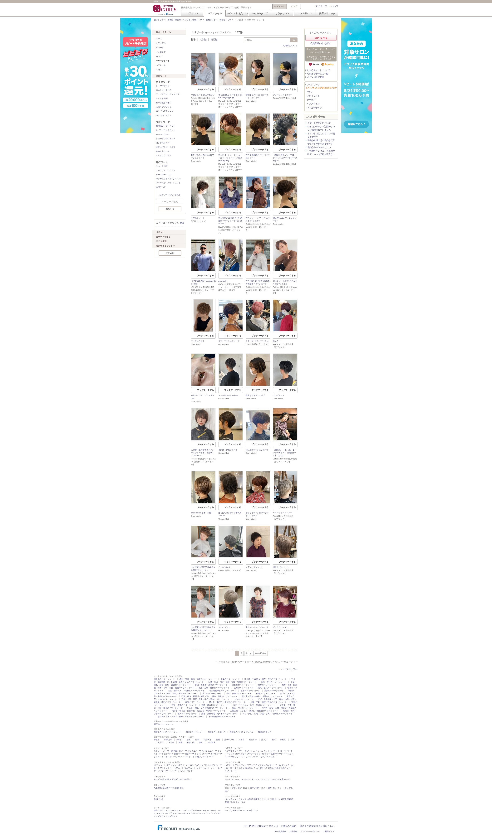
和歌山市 (168, 740)
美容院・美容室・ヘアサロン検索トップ (184, 20)
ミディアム (161, 43)
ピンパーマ (169, 754)
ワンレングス (210, 765)
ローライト (285, 751)
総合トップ (158, 20)
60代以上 (188, 779)
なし (286, 788)
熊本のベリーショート (250, 691)
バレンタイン (230, 799)
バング (190, 771)
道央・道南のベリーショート (184, 705)
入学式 (250, 799)
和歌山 (157, 740)
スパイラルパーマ (209, 751)
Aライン (200, 765)
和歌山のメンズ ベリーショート (167, 732)
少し (291, 788)
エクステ (168, 757)
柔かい (253, 788)
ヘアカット (179, 768)
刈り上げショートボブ (165, 147)
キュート (255, 779)
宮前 (218, 740)
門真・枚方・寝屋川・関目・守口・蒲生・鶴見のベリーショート (209, 696)
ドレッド (192, 757)
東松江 (283, 740)
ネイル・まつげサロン (237, 13)
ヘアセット (161, 65)
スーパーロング (189, 765)
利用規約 (293, 831)
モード (228, 779)
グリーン (262, 757)
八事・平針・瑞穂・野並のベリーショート (268, 702)
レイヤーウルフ (163, 86)
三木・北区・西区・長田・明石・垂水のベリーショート (205, 699)
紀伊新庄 (211, 742)
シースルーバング (163, 174)
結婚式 (290, 799)
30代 (172, 779)
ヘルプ (334, 6)
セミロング (161, 52)
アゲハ (256, 768)
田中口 (179, 740)
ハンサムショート (163, 179)
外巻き (277, 768)
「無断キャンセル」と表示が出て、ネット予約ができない (321, 152)
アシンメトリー (167, 768)
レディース (279, 6)
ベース (172, 788)
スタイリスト (313, 95)
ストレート (232, 771)
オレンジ (235, 757)
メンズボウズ (159, 816)
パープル (270, 757)
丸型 (156, 788)
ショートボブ (162, 166)
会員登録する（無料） (321, 43)
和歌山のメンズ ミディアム (241, 732)
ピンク (249, 757)
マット (266, 751)
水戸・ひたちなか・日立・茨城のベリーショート (254, 705)
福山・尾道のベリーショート (244, 708)
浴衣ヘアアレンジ (163, 107)
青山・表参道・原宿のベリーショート (211, 685)
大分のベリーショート (243, 699)
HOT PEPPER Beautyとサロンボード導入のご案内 (270, 826)
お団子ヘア (161, 187)
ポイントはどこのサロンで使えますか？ (321, 135)
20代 (167, 779)
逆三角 (165, 788)
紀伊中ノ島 (229, 740)
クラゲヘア (161, 183)
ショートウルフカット (165, 139)
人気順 (203, 39)
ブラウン (279, 754)
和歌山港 (191, 742)
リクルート (264, 799)
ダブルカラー (241, 754)
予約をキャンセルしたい (319, 147)
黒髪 (273, 754)
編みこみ (201, 757)
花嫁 (227, 802)
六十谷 (161, 742)
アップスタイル (262, 765)
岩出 (189, 740)
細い (270, 788)
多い (240, 788)
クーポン (311, 99)
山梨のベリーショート (230, 679)
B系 (281, 779)
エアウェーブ (216, 754)
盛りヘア (264, 768)
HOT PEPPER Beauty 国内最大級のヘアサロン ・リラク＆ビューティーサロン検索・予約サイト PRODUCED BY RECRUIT (165, 10)
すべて (159, 39)
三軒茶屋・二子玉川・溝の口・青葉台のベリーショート (254, 711)
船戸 (274, 740)
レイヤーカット (203, 768)
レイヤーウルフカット (165, 130)
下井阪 (171, 742)
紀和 (197, 740)
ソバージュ (158, 757)
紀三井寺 (253, 740)
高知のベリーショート (194, 702)
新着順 (214, 39)
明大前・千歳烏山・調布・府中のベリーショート (265, 679)
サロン (310, 91)
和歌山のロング (264, 732)
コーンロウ (177, 757)
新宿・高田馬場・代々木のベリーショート (219, 714)
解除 (182, 223)
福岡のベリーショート (265, 693)
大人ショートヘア (163, 90)
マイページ (321, 6)
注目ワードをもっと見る (170, 195)
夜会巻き (249, 768)
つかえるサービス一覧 (317, 73)
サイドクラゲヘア (163, 155)
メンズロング (171, 816)
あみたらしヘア (163, 151)
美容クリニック (327, 13)
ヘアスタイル (215, 13)
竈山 (201, 742)
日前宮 (241, 740)
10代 (162, 779)
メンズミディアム (213, 813)
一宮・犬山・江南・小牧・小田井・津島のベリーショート (268, 714)
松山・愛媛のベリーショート (238, 693)
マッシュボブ (176, 765)
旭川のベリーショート (187, 714)
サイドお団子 (162, 98)
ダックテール (287, 765)
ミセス (159, 70)
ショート (160, 47)
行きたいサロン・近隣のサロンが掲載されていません (321, 128)
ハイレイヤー (164, 771)
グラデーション (254, 754)
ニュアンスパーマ (202, 754)
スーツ (277, 799)
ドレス (232, 802)
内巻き (271, 768)
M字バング (253, 810)
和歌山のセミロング (216, 732)
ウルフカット (190, 768)
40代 (177, 779)
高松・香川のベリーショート (273, 682)
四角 (177, 788)
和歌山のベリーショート (164, 679)
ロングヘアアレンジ (164, 111)
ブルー (255, 757)
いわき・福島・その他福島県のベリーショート (207, 708)
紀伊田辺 (207, 740)
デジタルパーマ (194, 751)
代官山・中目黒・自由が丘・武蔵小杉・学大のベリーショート (199, 711)
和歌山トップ (225, 20)
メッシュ (251, 751)
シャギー (174, 771)
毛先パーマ (189, 754)
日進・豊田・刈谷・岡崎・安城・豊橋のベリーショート (232, 682)
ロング (159, 56)
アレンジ (239, 765)
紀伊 (292, 740)
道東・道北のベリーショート (270, 688)
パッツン (182, 771)
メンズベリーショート (195, 813)
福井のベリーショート (267, 685)
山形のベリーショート (243, 688)
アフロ (185, 757)
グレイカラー (242, 810)
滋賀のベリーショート (274, 691)
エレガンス (275, 779)
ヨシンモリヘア (163, 143)
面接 (272, 799)
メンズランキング (164, 813)
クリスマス (242, 799)
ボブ (156, 765)
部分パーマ (179, 754)
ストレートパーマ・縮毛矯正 (166, 751)
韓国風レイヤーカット (165, 126)
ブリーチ (243, 751)
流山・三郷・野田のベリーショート (214, 688)
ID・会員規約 (280, 831)
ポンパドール (230, 768)
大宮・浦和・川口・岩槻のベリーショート (186, 691)
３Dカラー (265, 754)
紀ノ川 (264, 740)
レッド (242, 757)
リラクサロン (282, 13)
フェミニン (264, 779)
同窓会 (284, 799)
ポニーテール (275, 765)
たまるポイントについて (318, 70)
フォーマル (240, 802)
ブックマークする (205, 89)
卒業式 (256, 799)
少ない (235, 788)
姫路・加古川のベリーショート (214, 705)
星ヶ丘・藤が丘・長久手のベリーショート (227, 702)
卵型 (160, 788)
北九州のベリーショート (242, 685)
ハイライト (275, 751)
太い (275, 788)
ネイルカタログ (260, 13)
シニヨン (177, 179)
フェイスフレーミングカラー (168, 94)
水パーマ (183, 751)
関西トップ (211, 20)
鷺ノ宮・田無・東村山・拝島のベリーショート (262, 696)
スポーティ (246, 779)
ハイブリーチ (230, 810)
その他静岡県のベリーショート (222, 716)
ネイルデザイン (314, 107)
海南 (180, 742)
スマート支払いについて (319, 123)
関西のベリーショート (163, 724)
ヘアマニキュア (231, 751)
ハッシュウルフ (163, 134)
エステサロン (305, 13)
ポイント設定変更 (315, 77)
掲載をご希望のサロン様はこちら (317, 826)
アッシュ (259, 751)
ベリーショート (174, 183)
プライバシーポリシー (310, 831)
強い (227, 791)
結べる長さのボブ (163, 103)
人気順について (290, 45)
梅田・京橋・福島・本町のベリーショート (198, 679)
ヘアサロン (192, 13)
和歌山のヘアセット (194, 732)
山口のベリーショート (212, 693)
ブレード (209, 757)
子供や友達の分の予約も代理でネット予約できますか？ (321, 142)
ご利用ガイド (328, 831)
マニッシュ (236, 779)
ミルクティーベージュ (165, 170)
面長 (182, 788)
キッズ (157, 779)
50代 (181, 779)
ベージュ (287, 754)
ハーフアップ (249, 765)
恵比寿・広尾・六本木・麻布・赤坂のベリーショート (181, 716)
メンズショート (179, 813)
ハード (287, 779)
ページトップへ (289, 669)
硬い (258, 788)
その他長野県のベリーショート (222, 691)
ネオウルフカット (163, 115)
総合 (156, 810)
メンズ (294, 6)
